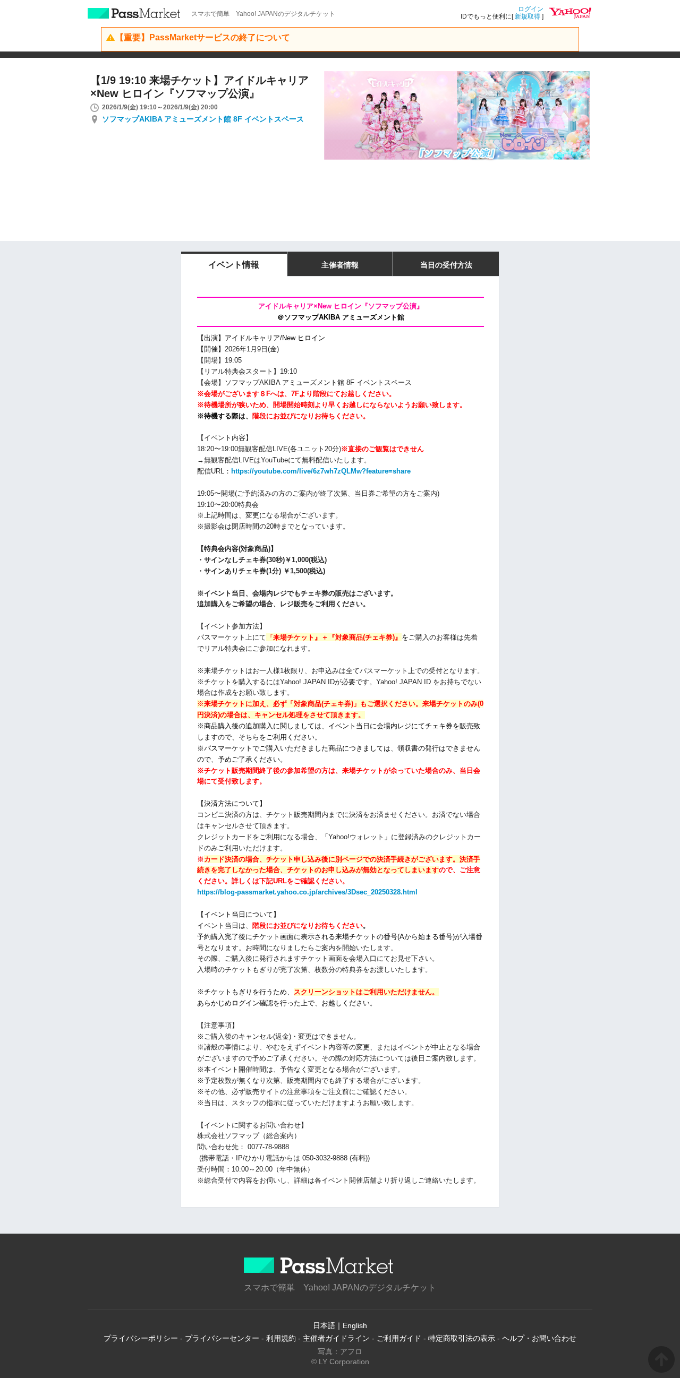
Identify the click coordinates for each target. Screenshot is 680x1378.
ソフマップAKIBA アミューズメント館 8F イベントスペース (203, 119)
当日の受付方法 (446, 265)
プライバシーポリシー (141, 1338)
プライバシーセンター (222, 1338)
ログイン (530, 9)
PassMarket (134, 13)
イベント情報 (233, 264)
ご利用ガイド (399, 1338)
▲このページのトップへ (661, 1359)
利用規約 (281, 1338)
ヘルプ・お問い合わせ (539, 1338)
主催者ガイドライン (336, 1338)
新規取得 (527, 16)
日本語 (324, 1325)
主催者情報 (340, 265)
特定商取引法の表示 (461, 1338)
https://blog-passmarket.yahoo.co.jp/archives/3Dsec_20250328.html (307, 892)
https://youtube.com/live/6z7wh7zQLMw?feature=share (321, 471)
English (355, 1325)
